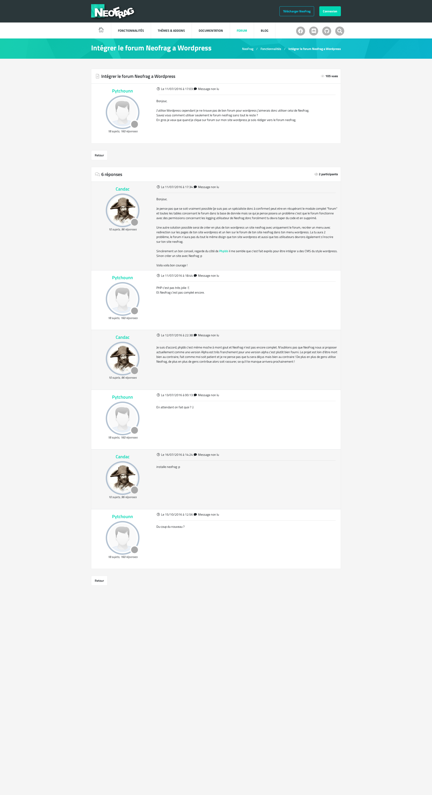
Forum (242, 30)
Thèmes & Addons (171, 30)
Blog (264, 30)
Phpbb (223, 251)
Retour (99, 155)
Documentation (211, 30)
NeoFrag (247, 48)
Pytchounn (122, 90)
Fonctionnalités (131, 30)
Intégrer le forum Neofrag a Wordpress (314, 48)
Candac (123, 188)
